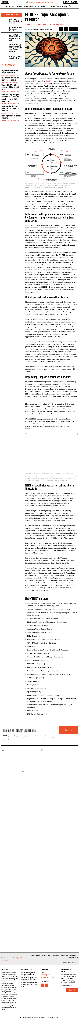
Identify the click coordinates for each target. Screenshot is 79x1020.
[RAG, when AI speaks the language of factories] (4, 28)
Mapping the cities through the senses (11, 117)
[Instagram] (42, 985)
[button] (70, 6)
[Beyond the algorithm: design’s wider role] (4, 21)
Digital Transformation (10, 92)
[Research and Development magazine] (39, 2)
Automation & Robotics (9, 113)
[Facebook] (61, 29)
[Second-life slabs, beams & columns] (4, 57)
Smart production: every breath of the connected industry (10, 108)
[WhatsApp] (75, 29)
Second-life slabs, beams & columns (15, 57)
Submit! (72, 990)
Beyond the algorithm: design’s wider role (15, 21)
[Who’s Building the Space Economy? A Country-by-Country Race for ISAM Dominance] (4, 46)
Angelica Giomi (38, 29)
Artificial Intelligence (9, 75)
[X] (66, 29)
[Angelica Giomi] (26, 29)
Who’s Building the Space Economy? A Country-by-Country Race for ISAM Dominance (15, 47)
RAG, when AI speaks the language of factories (15, 28)
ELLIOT (48, 81)
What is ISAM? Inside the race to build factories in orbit (14, 37)
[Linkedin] (46, 985)
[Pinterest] (71, 29)
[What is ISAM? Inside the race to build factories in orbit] (4, 36)
